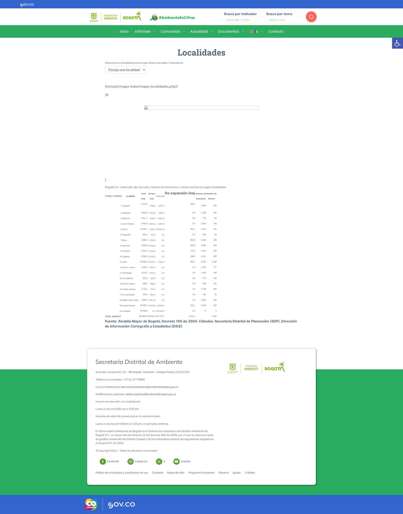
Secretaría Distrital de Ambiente (139, 361)
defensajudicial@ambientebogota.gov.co (151, 394)
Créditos (250, 472)
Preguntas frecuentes (201, 472)
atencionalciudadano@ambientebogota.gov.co (149, 386)
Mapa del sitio (175, 472)
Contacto (157, 472)
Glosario (224, 472)
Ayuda (237, 472)
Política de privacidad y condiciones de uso (122, 472)
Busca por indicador (240, 14)
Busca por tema (279, 14)
